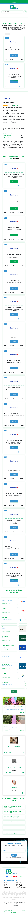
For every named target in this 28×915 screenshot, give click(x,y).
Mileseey (4, 617)
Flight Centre (5, 683)
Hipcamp (4, 627)
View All (14, 691)
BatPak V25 (14, 787)
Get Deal (14, 55)
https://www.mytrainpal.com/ (8, 656)
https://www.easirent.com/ (7, 610)
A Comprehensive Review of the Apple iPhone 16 (13, 725)
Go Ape (4, 673)
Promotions (7, 887)
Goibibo (4, 599)
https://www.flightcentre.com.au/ (9, 684)
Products (6, 886)
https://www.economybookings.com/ (10, 647)
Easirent (4, 608)
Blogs (5, 884)
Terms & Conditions (21, 887)
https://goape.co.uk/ (6, 675)
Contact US (19, 884)
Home (6, 882)
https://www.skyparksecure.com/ (9, 665)
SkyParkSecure (6, 664)
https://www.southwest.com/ (9, 104)
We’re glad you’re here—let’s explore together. (14, 1)
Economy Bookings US (8, 645)
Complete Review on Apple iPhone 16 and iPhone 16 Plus (14, 707)
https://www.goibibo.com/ (7, 600)
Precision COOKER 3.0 (14, 747)
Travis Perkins (5, 636)
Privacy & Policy (20, 886)
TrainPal (4, 655)
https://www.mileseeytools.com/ (9, 619)
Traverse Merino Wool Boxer (14, 767)
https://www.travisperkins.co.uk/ (9, 637)
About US (18, 882)
